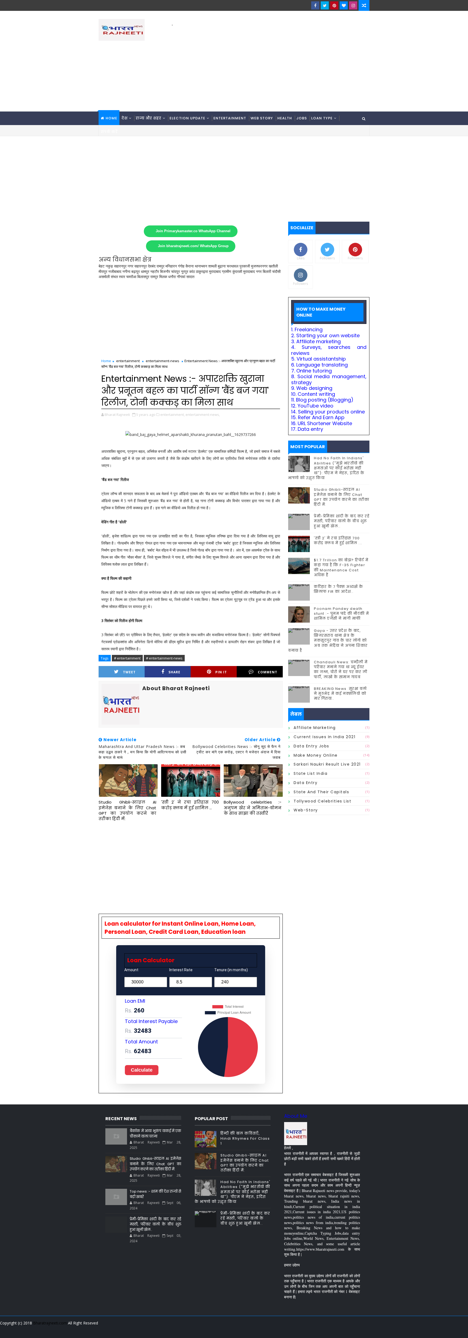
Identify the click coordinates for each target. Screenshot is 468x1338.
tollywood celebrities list (322, 801)
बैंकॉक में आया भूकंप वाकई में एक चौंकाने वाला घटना (155, 1133)
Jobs (301, 118)
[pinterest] (334, 5)
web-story (306, 810)
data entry (305, 782)
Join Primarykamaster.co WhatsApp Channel (193, 231)
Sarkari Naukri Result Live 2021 (327, 764)
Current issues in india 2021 (324, 737)
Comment (267, 672)
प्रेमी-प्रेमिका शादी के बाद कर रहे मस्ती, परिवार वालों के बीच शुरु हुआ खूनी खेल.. (341, 521)
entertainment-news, (203, 414)
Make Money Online (316, 755)
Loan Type (322, 118)
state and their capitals (321, 792)
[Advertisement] (270, 65)
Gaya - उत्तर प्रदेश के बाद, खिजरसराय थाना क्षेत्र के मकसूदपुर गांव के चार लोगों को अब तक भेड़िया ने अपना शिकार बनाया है (328, 640)
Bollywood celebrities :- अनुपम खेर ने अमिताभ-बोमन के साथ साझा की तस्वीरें (252, 807)
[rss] (336, 1330)
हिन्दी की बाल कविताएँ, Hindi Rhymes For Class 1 (245, 1138)
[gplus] (298, 1330)
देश (125, 118)
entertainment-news (162, 360)
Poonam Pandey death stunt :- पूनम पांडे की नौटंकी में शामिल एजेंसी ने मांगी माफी (341, 613)
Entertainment (229, 118)
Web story (262, 118)
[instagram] (353, 5)
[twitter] (325, 5)
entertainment (128, 360)
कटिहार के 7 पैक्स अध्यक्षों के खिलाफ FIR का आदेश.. (338, 589)
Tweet (129, 672)
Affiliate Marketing (315, 727)
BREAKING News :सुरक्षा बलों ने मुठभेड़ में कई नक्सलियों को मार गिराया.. (340, 693)
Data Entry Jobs (311, 746)
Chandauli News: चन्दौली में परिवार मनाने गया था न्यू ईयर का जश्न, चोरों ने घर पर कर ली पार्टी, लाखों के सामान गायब (341, 670)
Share (174, 672)
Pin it (221, 672)
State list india (310, 773)
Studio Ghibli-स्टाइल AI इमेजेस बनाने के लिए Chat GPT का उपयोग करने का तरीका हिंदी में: (127, 810)
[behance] (345, 1330)
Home (111, 118)
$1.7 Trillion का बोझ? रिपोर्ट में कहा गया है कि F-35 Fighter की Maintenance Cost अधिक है (341, 568)
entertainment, (172, 414)
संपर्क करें (109, 131)
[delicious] (364, 1330)
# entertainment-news (164, 658)
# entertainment (127, 658)
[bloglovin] (344, 5)
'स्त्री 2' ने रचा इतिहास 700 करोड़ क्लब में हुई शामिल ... (190, 804)
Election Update (187, 118)
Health (284, 118)
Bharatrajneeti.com (50, 1323)
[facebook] (315, 5)
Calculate (141, 1070)
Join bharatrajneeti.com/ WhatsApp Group (193, 246)
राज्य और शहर (148, 118)
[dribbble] (326, 1330)
